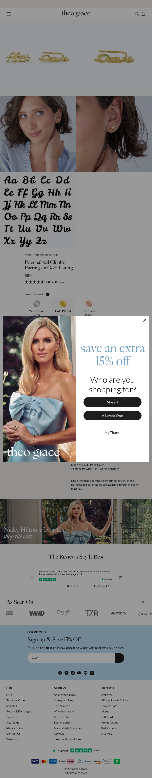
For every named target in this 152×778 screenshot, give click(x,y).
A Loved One (112, 416)
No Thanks (112, 432)
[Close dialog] (145, 320)
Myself (112, 402)
